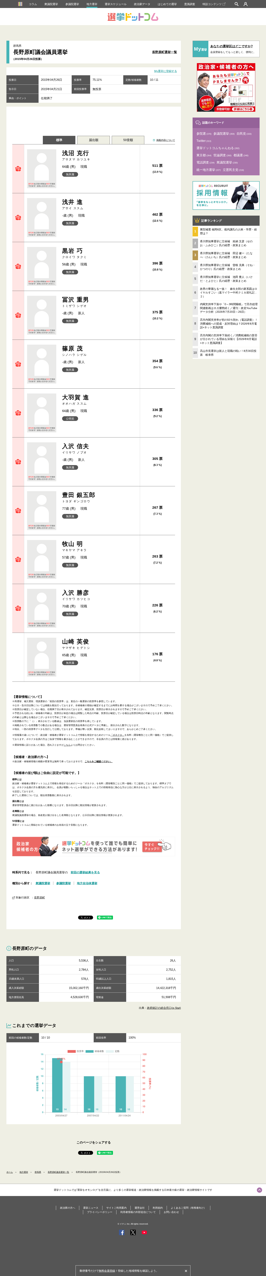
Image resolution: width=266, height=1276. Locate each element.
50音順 (128, 140)
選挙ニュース (90, 1207)
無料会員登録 (107, 1270)
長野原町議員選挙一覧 (58, 1172)
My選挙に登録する (165, 71)
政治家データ (142, 4)
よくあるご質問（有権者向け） (188, 1207)
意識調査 (189, 4)
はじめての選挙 (167, 4)
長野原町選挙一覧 (164, 52)
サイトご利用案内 (116, 1207)
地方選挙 (91, 4)
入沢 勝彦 (76, 595)
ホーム (9, 1172)
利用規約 (158, 1207)
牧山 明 (74, 546)
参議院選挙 (72, 4)
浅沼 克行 (76, 155)
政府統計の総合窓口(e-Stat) (164, 1007)
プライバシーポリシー (99, 1212)
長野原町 (39, 897)
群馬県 (38, 1172)
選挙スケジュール (116, 4)
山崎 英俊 (76, 643)
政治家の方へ (67, 1207)
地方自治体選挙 (87, 883)
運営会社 (140, 1207)
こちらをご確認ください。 (99, 761)
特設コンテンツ (212, 4)
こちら (67, 745)
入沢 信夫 (75, 448)
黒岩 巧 (74, 253)
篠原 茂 (74, 350)
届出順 (93, 140)
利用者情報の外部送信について (138, 1212)
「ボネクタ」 (117, 735)
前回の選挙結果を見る (85, 872)
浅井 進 (73, 204)
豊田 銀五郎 (79, 497)
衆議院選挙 (51, 4)
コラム (33, 4)
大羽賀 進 (75, 399)
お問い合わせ (171, 1212)
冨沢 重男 (75, 301)
